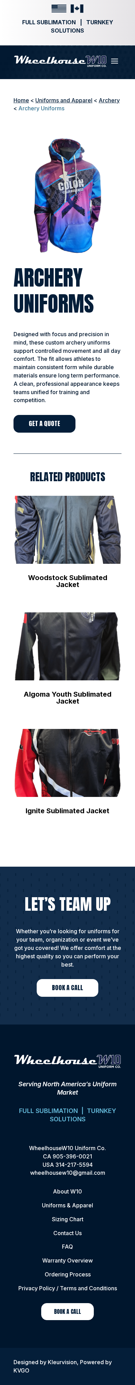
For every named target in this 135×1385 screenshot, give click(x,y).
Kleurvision (62, 1362)
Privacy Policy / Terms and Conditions (67, 1288)
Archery (109, 100)
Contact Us (67, 1233)
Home (21, 100)
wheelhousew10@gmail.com (67, 1172)
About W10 (67, 1191)
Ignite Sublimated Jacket (67, 811)
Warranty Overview (67, 1260)
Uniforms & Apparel (67, 1205)
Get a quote (44, 423)
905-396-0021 (72, 1156)
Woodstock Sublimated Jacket (67, 581)
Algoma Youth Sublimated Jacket (67, 697)
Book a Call (67, 987)
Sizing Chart (67, 1219)
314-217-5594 (74, 1164)
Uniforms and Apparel (63, 100)
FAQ (67, 1246)
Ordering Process (68, 1274)
